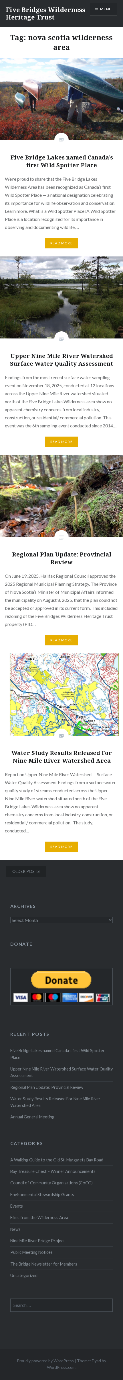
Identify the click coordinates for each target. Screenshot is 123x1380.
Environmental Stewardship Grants (42, 1194)
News (15, 1229)
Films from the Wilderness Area (39, 1217)
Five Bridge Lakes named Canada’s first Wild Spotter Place (57, 1054)
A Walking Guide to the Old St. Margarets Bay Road (56, 1159)
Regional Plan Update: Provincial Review (46, 1087)
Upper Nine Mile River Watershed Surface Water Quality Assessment (61, 1072)
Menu (106, 9)
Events (16, 1206)
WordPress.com (61, 1367)
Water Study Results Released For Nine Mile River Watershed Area (55, 1102)
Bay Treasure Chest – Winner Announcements (53, 1171)
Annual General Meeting (32, 1116)
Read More (61, 243)
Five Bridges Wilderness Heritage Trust (45, 13)
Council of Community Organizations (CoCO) (51, 1182)
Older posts (26, 871)
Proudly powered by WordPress (45, 1360)
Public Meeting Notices (31, 1252)
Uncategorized (23, 1275)
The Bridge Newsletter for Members (43, 1264)
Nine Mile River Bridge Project (37, 1240)
